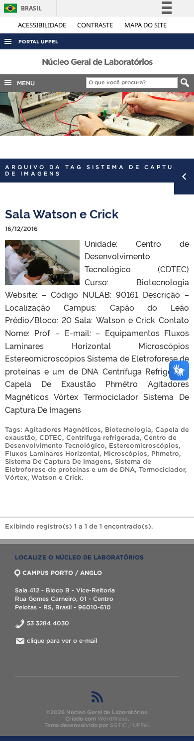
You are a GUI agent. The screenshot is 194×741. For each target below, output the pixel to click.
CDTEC (50, 437)
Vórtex (16, 477)
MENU (24, 83)
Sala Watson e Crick (61, 213)
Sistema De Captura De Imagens (58, 461)
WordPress (112, 719)
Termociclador (162, 469)
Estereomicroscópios (144, 445)
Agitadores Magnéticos (62, 429)
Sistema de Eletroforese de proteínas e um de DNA (78, 465)
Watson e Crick (56, 477)
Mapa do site (145, 24)
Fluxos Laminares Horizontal (52, 453)
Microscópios (125, 453)
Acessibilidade (43, 24)
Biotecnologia (128, 429)
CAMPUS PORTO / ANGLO (62, 572)
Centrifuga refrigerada (103, 437)
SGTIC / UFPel (129, 725)
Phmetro (165, 453)
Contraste (95, 24)
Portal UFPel (38, 41)
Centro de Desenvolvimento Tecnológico (91, 441)
